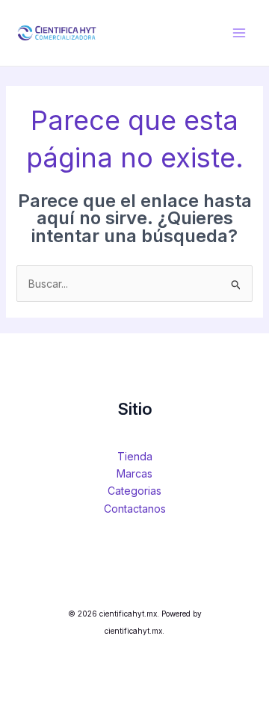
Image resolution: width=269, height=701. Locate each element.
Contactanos (135, 508)
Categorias (134, 490)
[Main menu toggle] (239, 33)
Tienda (134, 456)
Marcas (134, 473)
